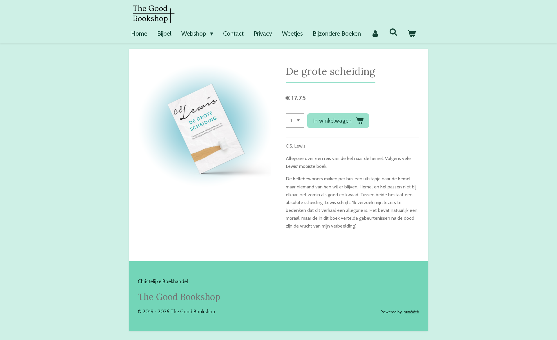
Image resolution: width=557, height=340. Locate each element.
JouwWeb (411, 311)
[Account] (375, 34)
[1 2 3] (295, 120)
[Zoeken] (393, 32)
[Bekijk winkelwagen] (412, 34)
